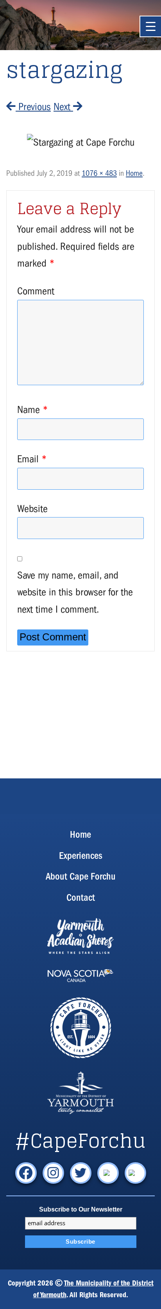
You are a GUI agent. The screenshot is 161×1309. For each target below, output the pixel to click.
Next (63, 107)
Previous (33, 107)
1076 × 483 (99, 173)
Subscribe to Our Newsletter (80, 1209)
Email (32, 459)
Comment (35, 291)
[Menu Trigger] (150, 26)
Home (134, 173)
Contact (80, 897)
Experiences (80, 855)
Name (32, 410)
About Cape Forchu (81, 876)
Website (32, 509)
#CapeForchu (80, 1140)
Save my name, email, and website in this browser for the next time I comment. (75, 592)
